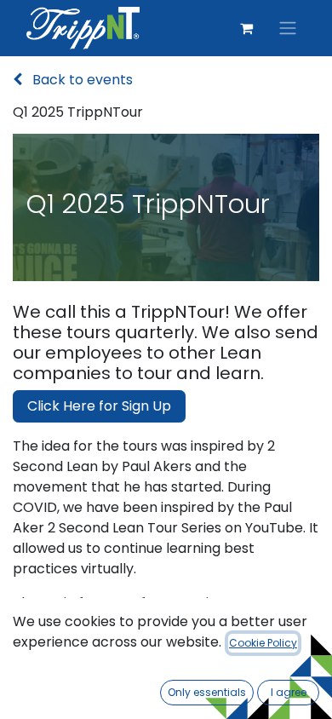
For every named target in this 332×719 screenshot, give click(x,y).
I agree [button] (288, 692)
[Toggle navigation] (288, 28)
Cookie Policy (263, 643)
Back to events (81, 79)
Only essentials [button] (207, 692)
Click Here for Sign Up (99, 406)
